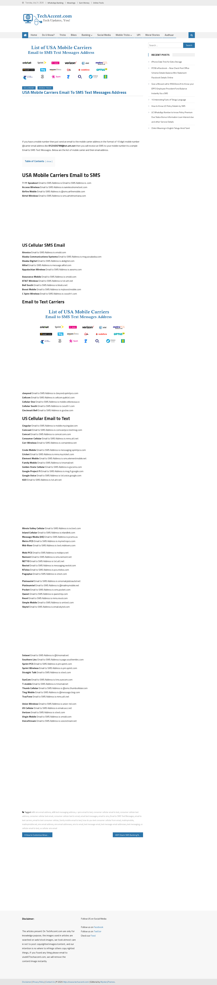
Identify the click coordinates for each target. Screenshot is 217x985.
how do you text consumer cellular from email (102, 820)
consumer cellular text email (41, 816)
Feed (93, 935)
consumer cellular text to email (67, 816)
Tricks (62, 35)
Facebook (98, 927)
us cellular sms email (48, 828)
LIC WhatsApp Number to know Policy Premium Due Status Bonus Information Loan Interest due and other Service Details (172, 117)
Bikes (74, 35)
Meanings (71, 2)
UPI (138, 35)
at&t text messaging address (63, 812)
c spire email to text (84, 812)
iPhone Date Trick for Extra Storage (166, 61)
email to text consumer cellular (46, 820)
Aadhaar (169, 35)
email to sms (103, 816)
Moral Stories (152, 35)
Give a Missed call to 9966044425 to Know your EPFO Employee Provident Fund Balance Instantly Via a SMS (172, 88)
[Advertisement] (82, 119)
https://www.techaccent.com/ (76, 981)
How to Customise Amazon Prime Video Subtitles (39, 834)
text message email (92, 824)
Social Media (104, 35)
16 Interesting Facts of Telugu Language (168, 99)
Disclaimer (26, 981)
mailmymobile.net (29, 824)
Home (34, 35)
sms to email (78, 824)
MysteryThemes (108, 981)
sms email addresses (63, 824)
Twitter (97, 931)
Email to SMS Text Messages (122, 816)
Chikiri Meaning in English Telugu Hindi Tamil (170, 128)
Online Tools (98, 2)
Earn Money (84, 2)
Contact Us (50, 981)
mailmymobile (128, 820)
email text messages (89, 816)
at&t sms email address (41, 812)
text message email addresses (113, 824)
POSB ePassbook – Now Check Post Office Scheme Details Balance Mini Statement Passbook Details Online (170, 73)
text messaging (133, 824)
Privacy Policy (38, 981)
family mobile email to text (71, 820)
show (48, 161)
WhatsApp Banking (55, 2)
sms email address (45, 824)
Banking (86, 35)
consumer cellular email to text (106, 812)
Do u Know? (48, 35)
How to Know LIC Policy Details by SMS (168, 106)
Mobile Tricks (123, 35)
